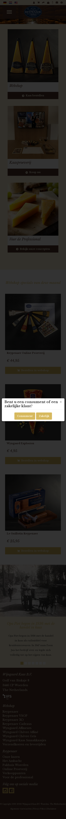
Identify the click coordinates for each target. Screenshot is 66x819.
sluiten (61, 402)
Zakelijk (44, 416)
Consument (24, 416)
